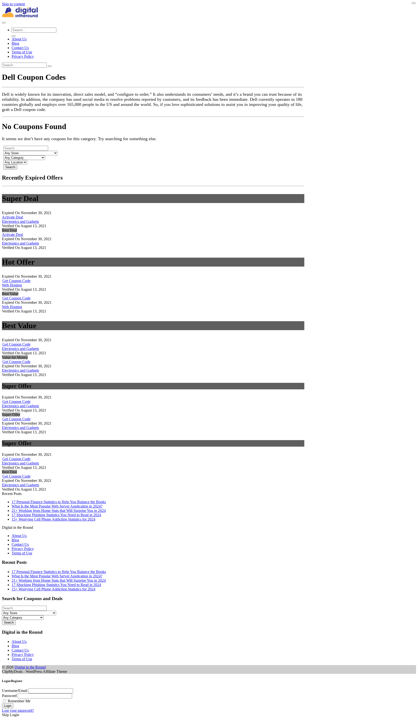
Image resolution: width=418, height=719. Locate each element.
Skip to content (13, 4)
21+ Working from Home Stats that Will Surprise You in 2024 (59, 510)
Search (10, 167)
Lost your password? (18, 710)
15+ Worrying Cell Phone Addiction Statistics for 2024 (53, 519)
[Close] (414, 3)
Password (9, 696)
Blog (15, 43)
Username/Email (14, 691)
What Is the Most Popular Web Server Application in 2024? (57, 506)
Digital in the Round (30, 667)
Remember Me (19, 701)
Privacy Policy (23, 56)
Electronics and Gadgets (20, 221)
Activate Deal (12, 217)
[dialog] (209, 698)
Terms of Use (22, 52)
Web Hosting (12, 285)
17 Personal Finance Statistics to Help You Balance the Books (59, 502)
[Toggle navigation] (4, 22)
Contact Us (20, 48)
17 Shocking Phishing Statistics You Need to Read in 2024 (56, 515)
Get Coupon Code (16, 281)
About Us (19, 39)
